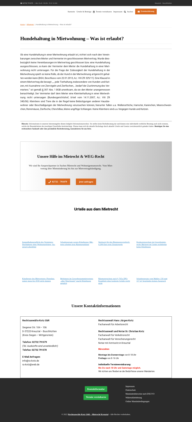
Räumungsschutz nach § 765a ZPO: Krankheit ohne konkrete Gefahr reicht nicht (114, 281)
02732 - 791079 (59, 181)
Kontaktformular (96, 389)
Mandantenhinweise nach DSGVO (140, 394)
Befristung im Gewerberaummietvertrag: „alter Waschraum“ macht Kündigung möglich (76, 281)
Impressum (117, 12)
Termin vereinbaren (103, 12)
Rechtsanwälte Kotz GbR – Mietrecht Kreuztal (88, 414)
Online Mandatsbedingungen (137, 401)
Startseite (71, 12)
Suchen (130, 12)
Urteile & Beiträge (84, 12)
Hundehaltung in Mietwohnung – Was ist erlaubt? (72, 38)
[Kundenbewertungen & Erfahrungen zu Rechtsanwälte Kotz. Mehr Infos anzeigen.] (44, 399)
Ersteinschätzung (147, 11)
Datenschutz (131, 390)
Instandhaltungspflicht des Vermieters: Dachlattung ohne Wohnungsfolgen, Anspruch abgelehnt (38, 244)
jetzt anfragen (86, 181)
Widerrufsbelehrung (134, 397)
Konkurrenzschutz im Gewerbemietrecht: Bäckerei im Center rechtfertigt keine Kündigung (151, 244)
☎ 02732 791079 (26, 3)
